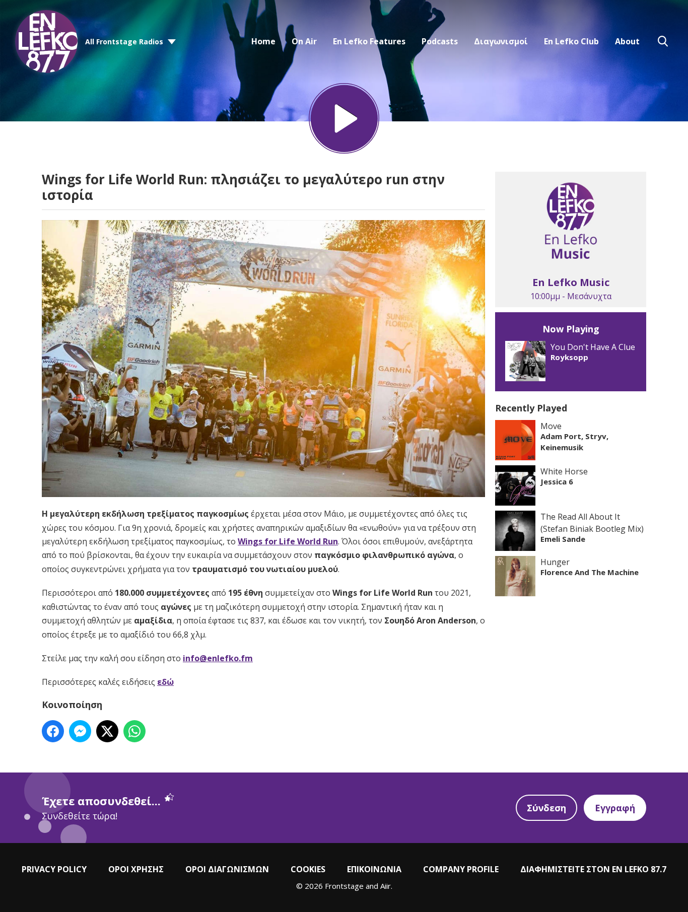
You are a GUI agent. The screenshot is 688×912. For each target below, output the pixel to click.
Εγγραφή (615, 808)
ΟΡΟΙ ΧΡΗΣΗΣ (136, 869)
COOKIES (308, 869)
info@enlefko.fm (218, 658)
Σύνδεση (546, 808)
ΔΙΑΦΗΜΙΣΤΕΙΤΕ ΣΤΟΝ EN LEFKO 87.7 (593, 869)
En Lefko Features (369, 41)
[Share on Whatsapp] (134, 731)
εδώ (165, 681)
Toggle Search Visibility (663, 41)
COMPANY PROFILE (461, 869)
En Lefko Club (571, 41)
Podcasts (440, 41)
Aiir (385, 886)
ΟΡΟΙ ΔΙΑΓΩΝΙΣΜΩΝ (227, 869)
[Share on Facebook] (53, 731)
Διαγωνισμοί (501, 41)
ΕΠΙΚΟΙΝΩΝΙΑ (374, 869)
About (627, 41)
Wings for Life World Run (288, 541)
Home (263, 41)
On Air (304, 41)
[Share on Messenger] (80, 731)
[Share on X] (107, 731)
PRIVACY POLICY (54, 869)
